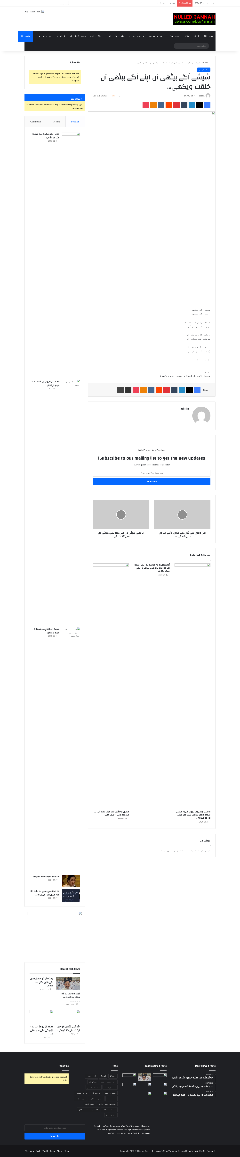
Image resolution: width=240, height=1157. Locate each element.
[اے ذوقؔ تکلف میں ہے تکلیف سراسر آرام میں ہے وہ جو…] (145, 1096)
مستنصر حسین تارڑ (107, 1104)
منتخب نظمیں (155, 36)
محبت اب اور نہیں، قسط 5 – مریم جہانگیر (45, 383)
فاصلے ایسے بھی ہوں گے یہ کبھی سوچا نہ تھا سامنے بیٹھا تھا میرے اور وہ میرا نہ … (193, 815)
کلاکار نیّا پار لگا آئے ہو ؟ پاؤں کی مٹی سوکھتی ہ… (41, 1030)
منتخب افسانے (136, 36)
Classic (113, 1076)
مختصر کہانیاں (78, 36)
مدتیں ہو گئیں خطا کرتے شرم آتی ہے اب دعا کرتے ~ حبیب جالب (111, 813)
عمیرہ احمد (110, 1093)
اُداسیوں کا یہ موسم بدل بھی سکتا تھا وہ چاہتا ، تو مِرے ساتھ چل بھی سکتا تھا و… (152, 568)
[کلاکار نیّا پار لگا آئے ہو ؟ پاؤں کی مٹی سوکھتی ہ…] (41, 1016)
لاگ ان (180, 850)
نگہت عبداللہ (109, 1109)
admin (202, 96)
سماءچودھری (110, 1087)
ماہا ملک (111, 1098)
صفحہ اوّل (208, 36)
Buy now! (29, 1151)
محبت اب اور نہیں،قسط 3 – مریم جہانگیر (45, 631)
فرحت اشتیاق (81, 1093)
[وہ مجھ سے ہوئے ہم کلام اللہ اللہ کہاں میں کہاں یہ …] (71, 895)
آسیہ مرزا (91, 1076)
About (59, 1151)
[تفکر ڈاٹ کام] (194, 19)
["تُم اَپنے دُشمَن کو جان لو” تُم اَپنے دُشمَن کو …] (68, 1016)
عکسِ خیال (25, 36)
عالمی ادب (96, 36)
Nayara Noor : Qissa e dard (46, 876)
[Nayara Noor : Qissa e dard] (71, 881)
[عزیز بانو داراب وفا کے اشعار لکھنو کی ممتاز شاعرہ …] (160, 1077)
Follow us (64, 1066)
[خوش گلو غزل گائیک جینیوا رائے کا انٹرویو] (71, 254)
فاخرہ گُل (96, 1093)
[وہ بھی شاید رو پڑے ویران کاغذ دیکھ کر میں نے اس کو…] (160, 1096)
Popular (75, 121)
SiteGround (208, 1151)
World (45, 1151)
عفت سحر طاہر (93, 1087)
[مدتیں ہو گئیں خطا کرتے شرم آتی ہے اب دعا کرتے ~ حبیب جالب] (111, 686)
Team (52, 1151)
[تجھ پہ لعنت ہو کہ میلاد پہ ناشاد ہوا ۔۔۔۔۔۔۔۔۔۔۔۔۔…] (68, 983)
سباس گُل (92, 1082)
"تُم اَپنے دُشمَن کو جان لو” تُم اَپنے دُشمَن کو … (68, 1028)
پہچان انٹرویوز (44, 36)
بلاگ (187, 36)
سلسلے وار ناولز (115, 36)
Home (206, 62)
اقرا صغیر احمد (108, 1082)
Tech (38, 1151)
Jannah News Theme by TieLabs (170, 1151)
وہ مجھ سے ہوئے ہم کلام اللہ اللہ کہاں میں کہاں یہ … (44, 893)
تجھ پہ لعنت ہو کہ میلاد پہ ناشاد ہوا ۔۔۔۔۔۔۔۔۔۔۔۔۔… (71, 997)
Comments (35, 121)
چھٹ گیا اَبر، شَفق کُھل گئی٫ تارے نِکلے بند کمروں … (148, 3)
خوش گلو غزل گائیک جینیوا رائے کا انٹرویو (45, 136)
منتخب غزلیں (174, 36)
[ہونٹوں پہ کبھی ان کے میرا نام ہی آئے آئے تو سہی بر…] (129, 1086)
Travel (103, 1076)
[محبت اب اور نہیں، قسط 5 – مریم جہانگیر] (71, 502)
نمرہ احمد (89, 1104)
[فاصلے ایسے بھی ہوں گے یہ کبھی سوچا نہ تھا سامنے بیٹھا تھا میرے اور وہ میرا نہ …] (192, 686)
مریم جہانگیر (96, 1098)
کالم (196, 36)
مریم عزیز (80, 1098)
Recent (56, 121)
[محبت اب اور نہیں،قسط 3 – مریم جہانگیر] (71, 750)
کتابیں (61, 36)
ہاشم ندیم (111, 1115)
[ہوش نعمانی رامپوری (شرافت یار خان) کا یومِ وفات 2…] (145, 1086)
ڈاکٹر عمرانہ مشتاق (88, 1109)
